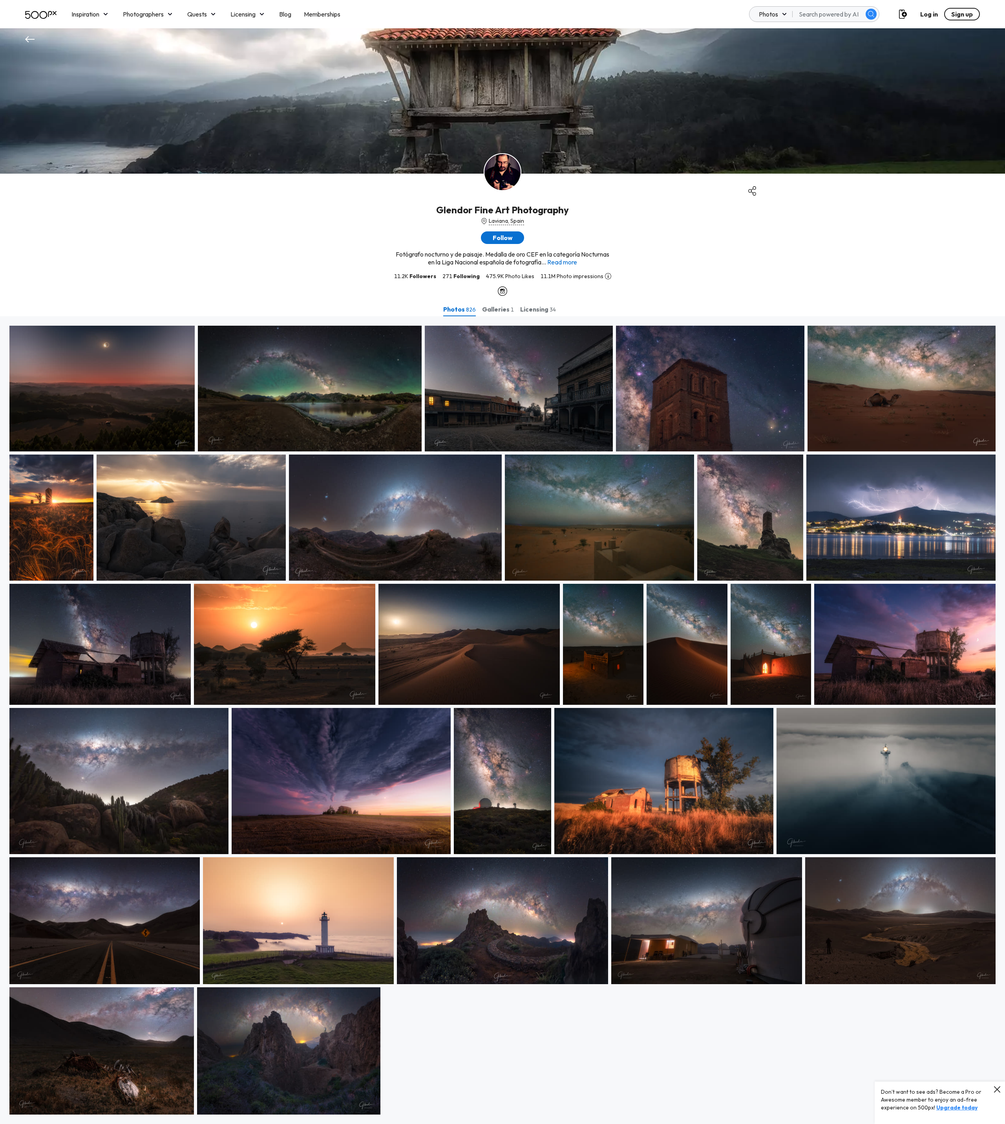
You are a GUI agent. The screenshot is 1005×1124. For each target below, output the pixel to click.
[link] (102, 388)
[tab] (459, 309)
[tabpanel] (502, 720)
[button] (871, 14)
